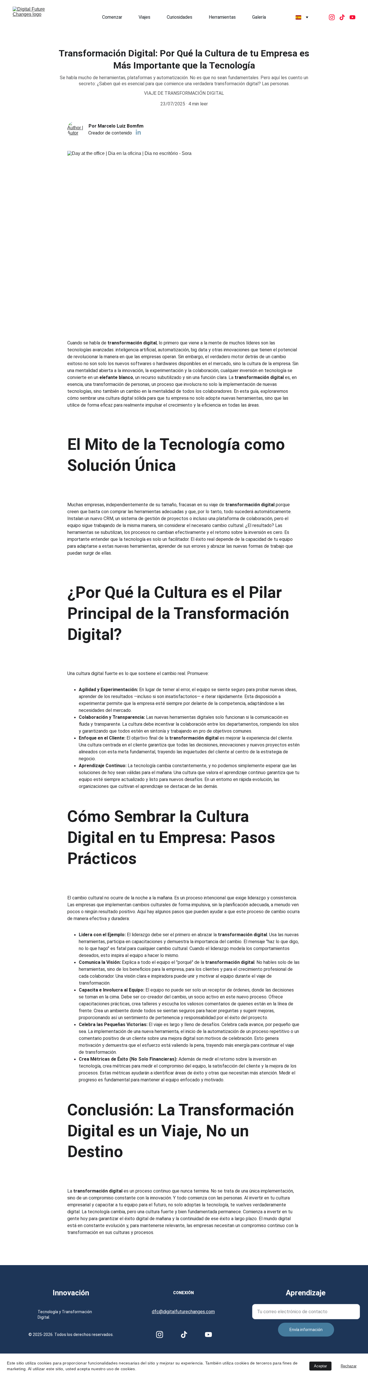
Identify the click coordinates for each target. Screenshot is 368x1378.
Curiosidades (179, 17)
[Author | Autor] (75, 129)
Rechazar (348, 1366)
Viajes (144, 17)
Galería (259, 17)
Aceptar (320, 1366)
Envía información (306, 1329)
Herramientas (222, 17)
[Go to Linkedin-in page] (138, 132)
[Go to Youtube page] (352, 17)
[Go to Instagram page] (334, 17)
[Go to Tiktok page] (344, 17)
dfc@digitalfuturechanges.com (183, 1311)
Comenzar (112, 17)
